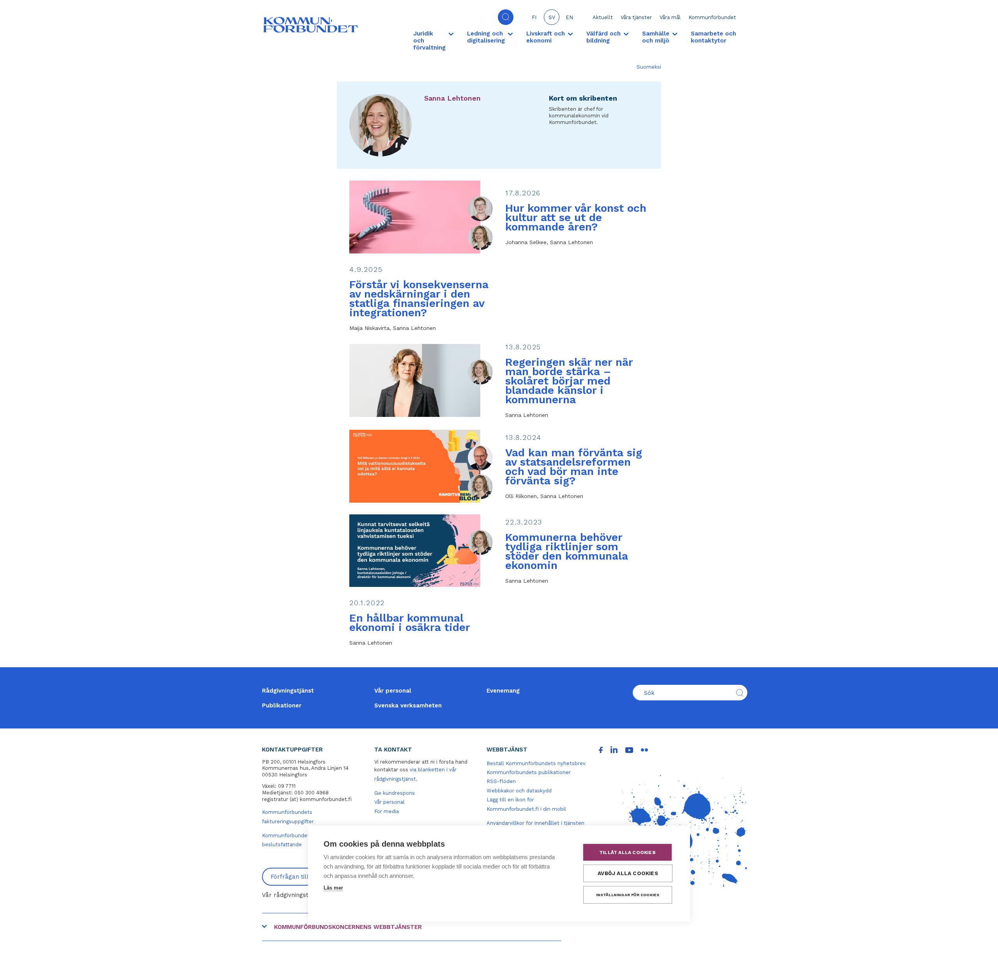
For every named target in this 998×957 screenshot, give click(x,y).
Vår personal (392, 690)
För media (386, 811)
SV (552, 17)
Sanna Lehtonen (452, 98)
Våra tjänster (636, 17)
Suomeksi (649, 67)
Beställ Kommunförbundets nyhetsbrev (536, 763)
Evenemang (503, 690)
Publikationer (281, 705)
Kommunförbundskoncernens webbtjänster (348, 926)
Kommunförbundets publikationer (529, 772)
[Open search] (505, 17)
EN (569, 17)
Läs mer (333, 888)
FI (534, 17)
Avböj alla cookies (628, 873)
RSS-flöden (501, 781)
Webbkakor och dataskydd (519, 791)
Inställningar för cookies (628, 895)
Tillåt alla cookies (627, 852)
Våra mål (670, 17)
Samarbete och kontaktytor (713, 37)
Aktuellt (603, 17)
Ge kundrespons (394, 793)
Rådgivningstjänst (288, 690)
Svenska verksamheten (408, 705)
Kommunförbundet (712, 17)
